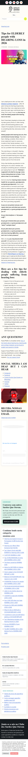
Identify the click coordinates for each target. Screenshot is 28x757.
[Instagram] (6, 2)
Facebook (7, 375)
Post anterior (5, 643)
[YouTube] (14, 2)
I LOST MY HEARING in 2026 (12, 555)
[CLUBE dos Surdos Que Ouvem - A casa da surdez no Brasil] (14, 9)
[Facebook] (10, 2)
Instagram (7, 373)
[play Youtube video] (14, 396)
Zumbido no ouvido (10, 707)
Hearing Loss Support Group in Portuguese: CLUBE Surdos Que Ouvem (13, 541)
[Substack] (21, 2)
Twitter (6, 384)
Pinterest (7, 386)
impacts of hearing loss (8, 262)
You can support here (13, 357)
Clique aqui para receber (8, 418)
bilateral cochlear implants (9, 104)
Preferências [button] (6, 753)
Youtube (6, 382)
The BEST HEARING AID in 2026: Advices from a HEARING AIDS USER (13, 631)
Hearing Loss (5, 26)
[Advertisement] (13, 82)
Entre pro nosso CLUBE (11, 521)
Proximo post (5, 647)
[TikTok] (17, 2)
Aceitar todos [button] (14, 753)
